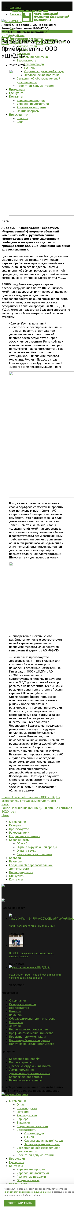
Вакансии (15, 1015)
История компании (22, 1004)
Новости (7, 31)
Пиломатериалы (20, 1062)
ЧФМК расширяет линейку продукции (32, 925)
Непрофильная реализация (28, 1029)
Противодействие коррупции (29, 1040)
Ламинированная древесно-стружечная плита (29, 1071)
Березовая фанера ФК (24, 1058)
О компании (17, 1000)
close (5, 815)
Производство (19, 1007)
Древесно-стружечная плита (30, 1066)
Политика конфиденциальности (31, 1043)
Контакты (16, 1022)
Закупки (15, 1025)
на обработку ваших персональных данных (27, 1191)
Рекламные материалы (26, 1080)
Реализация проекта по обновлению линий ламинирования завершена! (35, 976)
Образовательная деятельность (32, 1018)
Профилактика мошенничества (31, 1033)
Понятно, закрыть (20, 1203)
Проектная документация (27, 1036)
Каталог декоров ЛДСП (25, 1076)
